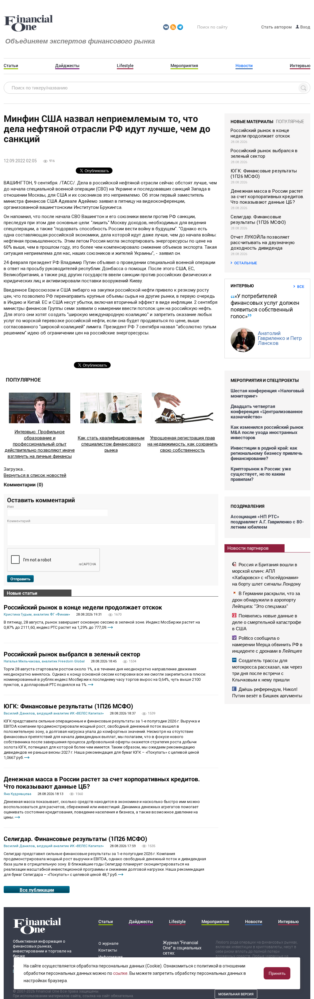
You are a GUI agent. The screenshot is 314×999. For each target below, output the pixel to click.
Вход (304, 27)
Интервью (300, 65)
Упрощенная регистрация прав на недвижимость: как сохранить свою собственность (182, 444)
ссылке (120, 973)
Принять (277, 973)
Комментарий (18, 521)
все (300, 286)
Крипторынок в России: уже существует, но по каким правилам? (261, 474)
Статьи (11, 65)
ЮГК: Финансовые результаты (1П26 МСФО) (68, 706)
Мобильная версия (236, 994)
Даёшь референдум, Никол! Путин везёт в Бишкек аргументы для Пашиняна (267, 696)
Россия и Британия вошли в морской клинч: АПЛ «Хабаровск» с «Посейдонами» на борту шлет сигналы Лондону (266, 574)
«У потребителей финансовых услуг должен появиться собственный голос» (265, 306)
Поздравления (247, 506)
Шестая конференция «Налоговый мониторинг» (267, 393)
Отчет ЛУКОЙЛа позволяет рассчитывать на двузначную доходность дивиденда (263, 242)
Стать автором (276, 27)
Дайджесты (67, 65)
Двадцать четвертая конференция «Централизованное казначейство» (267, 411)
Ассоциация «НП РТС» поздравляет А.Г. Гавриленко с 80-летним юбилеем (267, 522)
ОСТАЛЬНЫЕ (245, 262)
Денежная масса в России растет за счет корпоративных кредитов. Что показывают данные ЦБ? (102, 782)
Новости (244, 65)
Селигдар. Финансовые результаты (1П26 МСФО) (75, 839)
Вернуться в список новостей (35, 475)
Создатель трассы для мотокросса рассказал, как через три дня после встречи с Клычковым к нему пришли (267, 670)
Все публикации (37, 890)
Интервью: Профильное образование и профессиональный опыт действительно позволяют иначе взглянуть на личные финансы (40, 444)
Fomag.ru (28, 23)
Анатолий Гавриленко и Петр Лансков (280, 338)
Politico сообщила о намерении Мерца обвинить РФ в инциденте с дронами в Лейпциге (267, 644)
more (110, 627)
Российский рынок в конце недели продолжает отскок (83, 607)
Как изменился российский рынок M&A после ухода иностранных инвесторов (267, 432)
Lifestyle (125, 65)
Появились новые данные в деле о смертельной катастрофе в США (266, 622)
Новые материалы (252, 121)
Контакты (107, 950)
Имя (10, 507)
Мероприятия (184, 65)
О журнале (108, 943)
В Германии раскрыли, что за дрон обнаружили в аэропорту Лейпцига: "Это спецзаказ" (266, 600)
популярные (290, 121)
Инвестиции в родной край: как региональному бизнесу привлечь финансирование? (266, 453)
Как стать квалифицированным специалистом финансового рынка (111, 444)
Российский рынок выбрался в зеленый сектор (72, 654)
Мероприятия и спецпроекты (265, 380)
